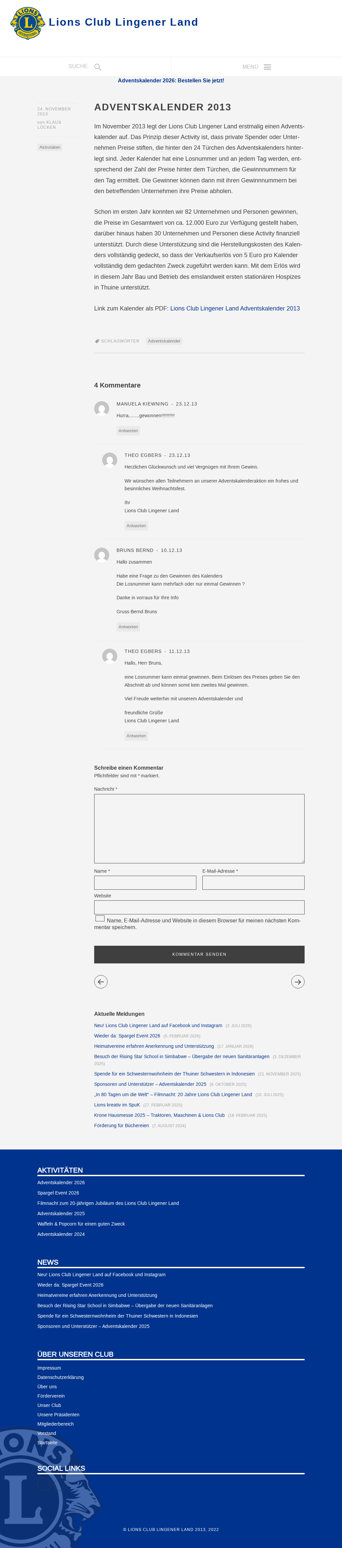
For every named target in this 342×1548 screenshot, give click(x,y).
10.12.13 (170, 551)
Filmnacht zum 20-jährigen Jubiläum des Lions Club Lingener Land (108, 1204)
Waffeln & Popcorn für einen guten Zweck (81, 1224)
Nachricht (105, 789)
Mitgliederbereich (55, 1424)
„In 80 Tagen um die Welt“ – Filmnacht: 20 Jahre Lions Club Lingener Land (173, 1095)
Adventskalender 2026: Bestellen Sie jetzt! (171, 80)
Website (102, 896)
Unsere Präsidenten (58, 1415)
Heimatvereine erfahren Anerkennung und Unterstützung (154, 1046)
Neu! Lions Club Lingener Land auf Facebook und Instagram (158, 1026)
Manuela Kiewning (143, 404)
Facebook (50, 1481)
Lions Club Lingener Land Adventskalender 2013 (235, 308)
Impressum (49, 1368)
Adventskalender (164, 341)
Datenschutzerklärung (60, 1378)
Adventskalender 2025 (61, 1214)
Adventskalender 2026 (61, 1183)
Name (102, 871)
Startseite (47, 1443)
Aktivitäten (49, 147)
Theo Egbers (143, 456)
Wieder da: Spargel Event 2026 (127, 1036)
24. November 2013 (54, 112)
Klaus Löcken (49, 125)
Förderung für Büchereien (121, 1126)
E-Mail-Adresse (220, 871)
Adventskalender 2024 (61, 1235)
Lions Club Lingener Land (124, 22)
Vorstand (46, 1434)
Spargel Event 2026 (58, 1193)
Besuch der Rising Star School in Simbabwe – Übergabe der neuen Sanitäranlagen (182, 1057)
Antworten (128, 431)
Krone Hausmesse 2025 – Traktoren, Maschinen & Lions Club (159, 1115)
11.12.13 (178, 652)
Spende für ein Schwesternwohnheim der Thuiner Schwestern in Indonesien (174, 1074)
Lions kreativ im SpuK (117, 1105)
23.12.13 (185, 404)
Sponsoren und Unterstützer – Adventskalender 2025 (150, 1084)
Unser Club (49, 1406)
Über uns (47, 1387)
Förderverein (51, 1396)
